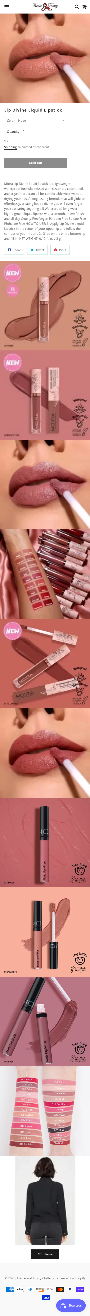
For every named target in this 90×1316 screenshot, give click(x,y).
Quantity (13, 131)
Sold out (35, 163)
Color (11, 120)
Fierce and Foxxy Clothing (36, 1278)
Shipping (10, 147)
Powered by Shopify (71, 1278)
